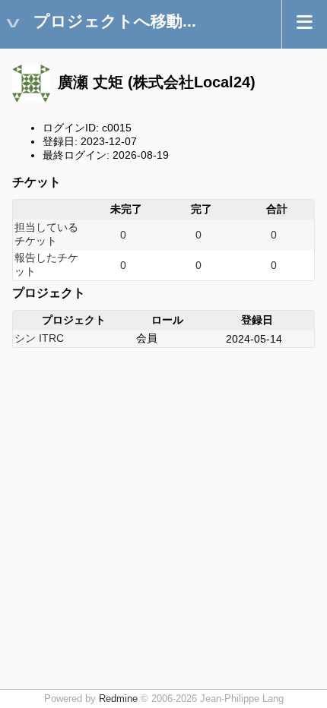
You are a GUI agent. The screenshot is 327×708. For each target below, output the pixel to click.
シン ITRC (39, 338)
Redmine (118, 699)
